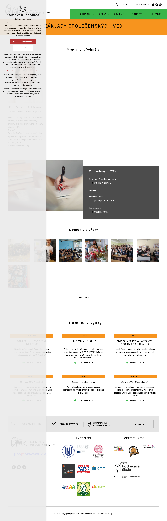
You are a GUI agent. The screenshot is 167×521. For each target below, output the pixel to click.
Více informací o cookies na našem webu (22, 71)
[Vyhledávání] (117, 4)
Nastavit (23, 48)
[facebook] (153, 4)
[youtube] (156, 4)
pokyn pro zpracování (104, 200)
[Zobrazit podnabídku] (93, 14)
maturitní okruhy (101, 212)
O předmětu (103, 171)
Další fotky (83, 297)
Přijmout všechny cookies (22, 41)
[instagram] (160, 4)
